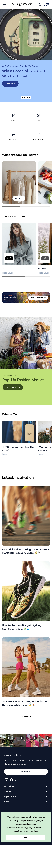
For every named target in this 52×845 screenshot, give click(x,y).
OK (25, 837)
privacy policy (26, 828)
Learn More (6, 740)
